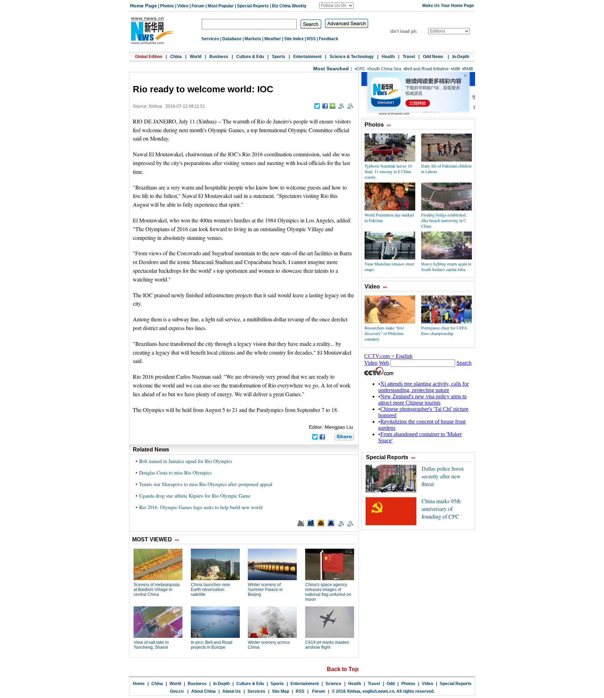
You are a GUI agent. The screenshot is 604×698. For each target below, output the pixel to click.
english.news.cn (378, 691)
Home (139, 683)
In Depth (221, 683)
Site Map (280, 691)
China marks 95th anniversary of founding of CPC (441, 508)
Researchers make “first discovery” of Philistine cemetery (384, 333)
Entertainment (307, 56)
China (176, 56)
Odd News (433, 56)
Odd (391, 683)
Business (218, 56)
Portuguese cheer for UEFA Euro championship (444, 330)
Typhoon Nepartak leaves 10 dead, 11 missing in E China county (388, 171)
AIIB (456, 68)
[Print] (320, 522)
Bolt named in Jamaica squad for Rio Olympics (185, 461)
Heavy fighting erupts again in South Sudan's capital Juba (446, 266)
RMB (468, 68)
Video (182, 5)
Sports (278, 56)
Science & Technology (352, 56)
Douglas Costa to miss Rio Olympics (175, 472)
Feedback (328, 38)
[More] (333, 106)
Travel (409, 56)
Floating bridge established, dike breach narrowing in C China (444, 220)
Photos (167, 5)
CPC (360, 68)
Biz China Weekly (289, 5)
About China (203, 691)
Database (232, 38)
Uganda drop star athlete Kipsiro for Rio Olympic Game (194, 495)
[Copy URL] (331, 522)
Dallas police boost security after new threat (442, 476)
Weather (272, 38)
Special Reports (253, 5)
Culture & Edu (250, 56)
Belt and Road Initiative (427, 68)
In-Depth (460, 56)
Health (388, 56)
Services (210, 38)
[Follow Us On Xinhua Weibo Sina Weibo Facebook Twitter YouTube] (336, 5)
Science (333, 683)
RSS (311, 38)
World (195, 56)
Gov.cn (177, 691)
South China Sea (385, 68)
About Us (231, 691)
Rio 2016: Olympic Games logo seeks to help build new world (201, 507)
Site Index (294, 38)
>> (389, 125)
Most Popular (221, 5)
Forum (198, 5)
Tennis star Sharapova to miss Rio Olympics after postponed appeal (205, 484)
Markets (253, 38)
